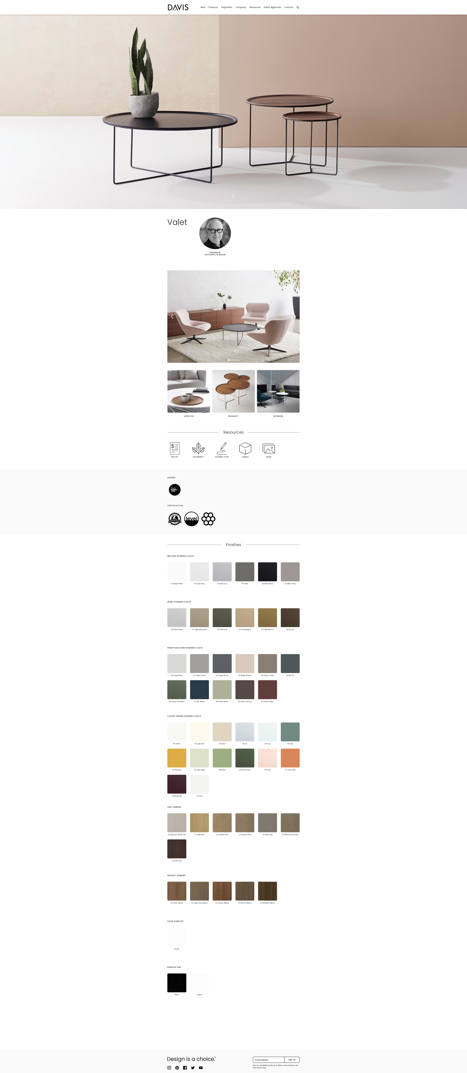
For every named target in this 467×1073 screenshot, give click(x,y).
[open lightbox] (188, 391)
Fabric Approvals (272, 7)
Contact (288, 7)
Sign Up (292, 1059)
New (203, 7)
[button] (213, 7)
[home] (183, 7)
